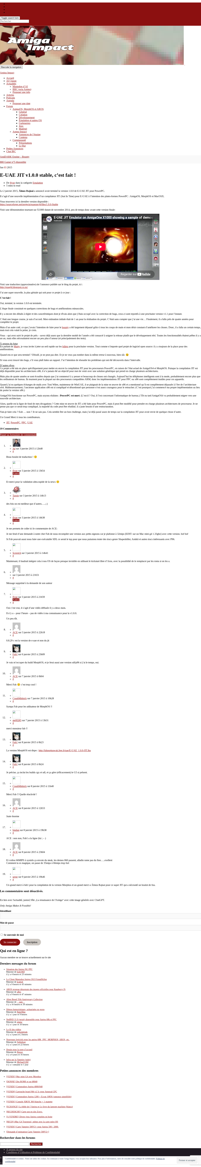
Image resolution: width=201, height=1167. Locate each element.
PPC (24, 422)
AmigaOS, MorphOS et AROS (28, 109)
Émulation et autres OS (30, 120)
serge (15, 876)
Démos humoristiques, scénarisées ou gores (25, 1009)
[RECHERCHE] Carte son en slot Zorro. (24, 1112)
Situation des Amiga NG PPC (19, 969)
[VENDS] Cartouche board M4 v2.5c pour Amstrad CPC (31, 1091)
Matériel (23, 128)
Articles (10, 95)
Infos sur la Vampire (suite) (18, 1059)
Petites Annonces (14, 148)
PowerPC (15, 422)
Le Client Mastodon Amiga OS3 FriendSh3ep (26, 979)
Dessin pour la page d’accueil (19, 1049)
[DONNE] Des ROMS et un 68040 (21, 1081)
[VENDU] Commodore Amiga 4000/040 (24, 1086)
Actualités (11, 83)
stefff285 (17, 720)
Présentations (25, 143)
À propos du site (14, 1149)
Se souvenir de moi (13, 935)
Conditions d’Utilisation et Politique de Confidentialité (33, 1152)
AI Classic (11, 81)
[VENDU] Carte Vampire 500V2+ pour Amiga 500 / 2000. (32, 1127)
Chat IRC (11, 151)
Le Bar (22, 145)
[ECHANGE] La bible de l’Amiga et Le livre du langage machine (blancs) (39, 1107)
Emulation (38, 182)
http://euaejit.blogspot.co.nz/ (14, 287)
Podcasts (10, 97)
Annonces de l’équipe (30, 134)
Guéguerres (24, 123)
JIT (7, 422)
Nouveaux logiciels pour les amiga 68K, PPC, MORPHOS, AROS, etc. (38, 1039)
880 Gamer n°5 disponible (13, 162)
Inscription (32, 942)
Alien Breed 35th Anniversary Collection (24, 999)
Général (23, 112)
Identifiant (5, 911)
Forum (9, 106)
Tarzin (16, 495)
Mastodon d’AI (20, 86)
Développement (27, 117)
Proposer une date (21, 103)
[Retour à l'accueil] (184, 64)
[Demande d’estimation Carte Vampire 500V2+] (27, 1132)
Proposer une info (21, 92)
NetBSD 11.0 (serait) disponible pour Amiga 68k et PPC (31, 1019)
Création (23, 114)
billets (65, 346)
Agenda (10, 100)
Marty (17, 346)
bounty (65, 327)
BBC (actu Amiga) (22, 89)
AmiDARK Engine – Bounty (14, 156)
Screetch (17, 553)
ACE (15, 632)
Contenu (23, 137)
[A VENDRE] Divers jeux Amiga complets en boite (29, 1117)
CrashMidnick (20, 698)
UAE (30, 422)
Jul (14, 448)
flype (12, 182)
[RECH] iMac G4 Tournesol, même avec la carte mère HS (32, 1122)
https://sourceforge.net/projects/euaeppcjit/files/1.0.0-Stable (29, 204)
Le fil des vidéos (13, 1029)
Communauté (19, 140)
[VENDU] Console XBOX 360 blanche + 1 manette (29, 1102)
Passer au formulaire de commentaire (18, 434)
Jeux (21, 126)
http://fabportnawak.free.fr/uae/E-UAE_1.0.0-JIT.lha (65, 750)
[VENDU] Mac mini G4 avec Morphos (23, 1076)
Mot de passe (7, 922)
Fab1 (15, 654)
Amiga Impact (7, 72)
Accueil (10, 78)
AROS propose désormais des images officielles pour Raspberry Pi (35, 989)
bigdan (16, 830)
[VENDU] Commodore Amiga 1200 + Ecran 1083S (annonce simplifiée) (38, 1096)
